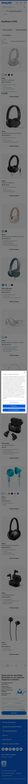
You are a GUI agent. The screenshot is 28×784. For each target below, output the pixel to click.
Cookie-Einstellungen (13, 402)
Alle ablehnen (13, 406)
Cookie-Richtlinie (18, 398)
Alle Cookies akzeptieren (13, 410)
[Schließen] (24, 372)
